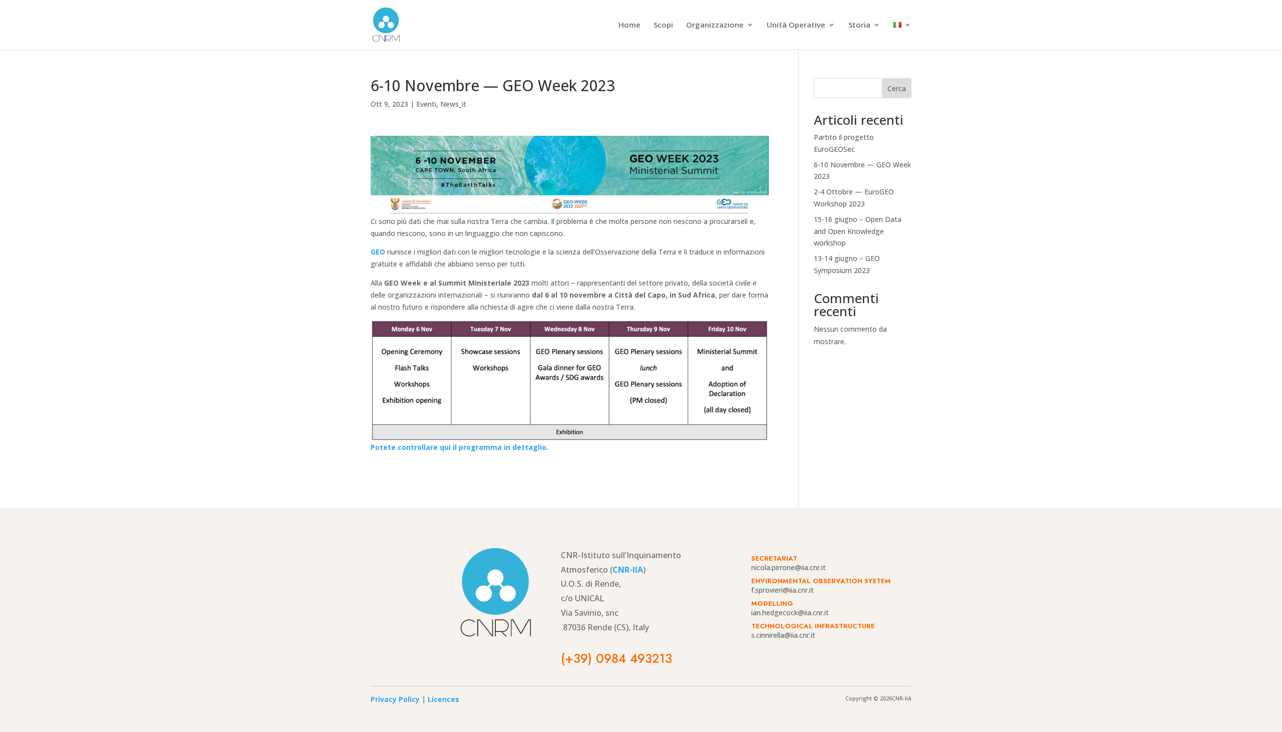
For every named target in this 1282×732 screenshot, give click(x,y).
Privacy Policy (395, 699)
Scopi (663, 25)
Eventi (426, 104)
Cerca (896, 88)
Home (629, 25)
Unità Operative (796, 25)
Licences (443, 699)
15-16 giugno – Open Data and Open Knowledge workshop (857, 231)
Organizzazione (715, 25)
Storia (859, 25)
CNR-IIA (627, 569)
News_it (453, 104)
